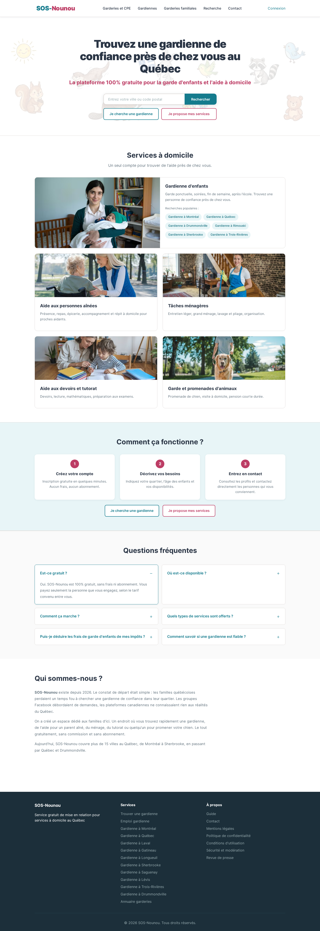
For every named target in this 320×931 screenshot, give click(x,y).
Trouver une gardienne (139, 814)
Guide (211, 814)
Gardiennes (147, 8)
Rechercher (200, 99)
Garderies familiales (180, 8)
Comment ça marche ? (59, 616)
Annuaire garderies (136, 901)
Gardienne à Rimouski (230, 225)
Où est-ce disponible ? (186, 573)
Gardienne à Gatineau (138, 850)
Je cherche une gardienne (131, 114)
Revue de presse (220, 857)
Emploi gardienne (135, 821)
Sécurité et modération (225, 850)
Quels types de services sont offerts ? (200, 616)
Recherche (212, 8)
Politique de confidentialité (228, 835)
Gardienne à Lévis (135, 879)
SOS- (55, 8)
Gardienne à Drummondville (187, 225)
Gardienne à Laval (135, 843)
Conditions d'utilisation (225, 843)
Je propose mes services (189, 114)
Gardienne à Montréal (183, 216)
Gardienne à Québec (221, 216)
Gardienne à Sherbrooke (185, 234)
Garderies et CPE (117, 8)
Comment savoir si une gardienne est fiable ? (206, 636)
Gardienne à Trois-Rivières (229, 234)
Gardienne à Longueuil (139, 857)
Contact (235, 8)
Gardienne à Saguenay (139, 872)
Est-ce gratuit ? (53, 573)
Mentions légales (220, 828)
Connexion (276, 8)
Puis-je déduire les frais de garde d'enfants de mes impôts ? (92, 636)
